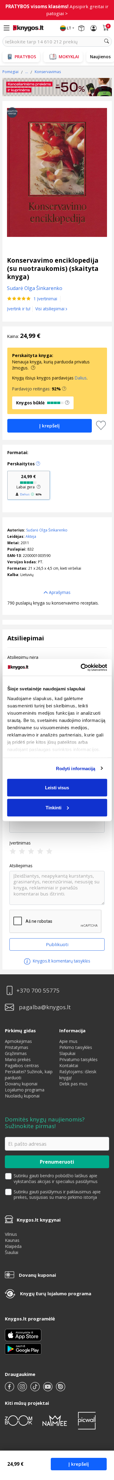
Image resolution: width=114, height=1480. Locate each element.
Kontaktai (68, 1065)
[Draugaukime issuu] (60, 1389)
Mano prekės (18, 1059)
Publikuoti (57, 944)
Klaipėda (13, 1246)
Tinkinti (53, 807)
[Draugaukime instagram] (23, 1389)
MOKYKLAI (69, 56)
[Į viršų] (101, 1437)
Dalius (81, 378)
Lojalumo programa (24, 1090)
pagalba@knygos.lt (45, 1007)
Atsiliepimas (21, 865)
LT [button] (69, 28)
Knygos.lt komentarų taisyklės (61, 961)
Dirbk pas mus (73, 1084)
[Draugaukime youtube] (48, 1389)
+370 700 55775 (38, 990)
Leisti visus (57, 787)
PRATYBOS (25, 56)
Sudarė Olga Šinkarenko (46, 530)
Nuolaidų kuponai (22, 1096)
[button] (64, 389)
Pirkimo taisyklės (75, 1047)
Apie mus (68, 1041)
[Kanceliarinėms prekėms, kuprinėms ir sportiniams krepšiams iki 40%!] (57, 87)
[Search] (106, 41)
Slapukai (67, 1053)
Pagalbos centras (22, 1065)
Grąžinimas (16, 1053)
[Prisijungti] (93, 28)
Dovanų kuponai (21, 1084)
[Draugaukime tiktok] (35, 1389)
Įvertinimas (20, 843)
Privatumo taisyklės (78, 1059)
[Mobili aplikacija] (23, 1348)
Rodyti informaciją (75, 768)
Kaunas (12, 1240)
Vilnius (11, 1234)
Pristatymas (16, 1047)
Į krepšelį (78, 1464)
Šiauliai (11, 1252)
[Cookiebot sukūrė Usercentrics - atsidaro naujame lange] (81, 667)
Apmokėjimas (18, 1041)
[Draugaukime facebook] (10, 1389)
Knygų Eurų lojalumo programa (55, 1293)
